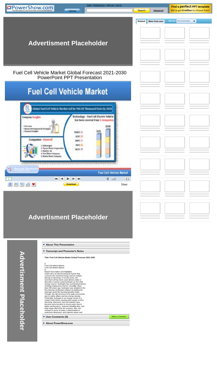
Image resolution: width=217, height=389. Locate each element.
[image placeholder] (150, 32)
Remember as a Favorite (33, 184)
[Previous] (62, 178)
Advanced (158, 10)
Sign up (110, 5)
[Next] (73, 178)
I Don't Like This (21, 184)
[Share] (119, 184)
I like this (27, 184)
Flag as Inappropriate (16, 184)
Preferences (99, 5)
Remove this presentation (10, 184)
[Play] (67, 178)
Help (89, 5)
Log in (119, 5)
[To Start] (56, 178)
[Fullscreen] (127, 178)
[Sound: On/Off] (108, 178)
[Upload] (72, 10)
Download (71, 184)
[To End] (78, 178)
